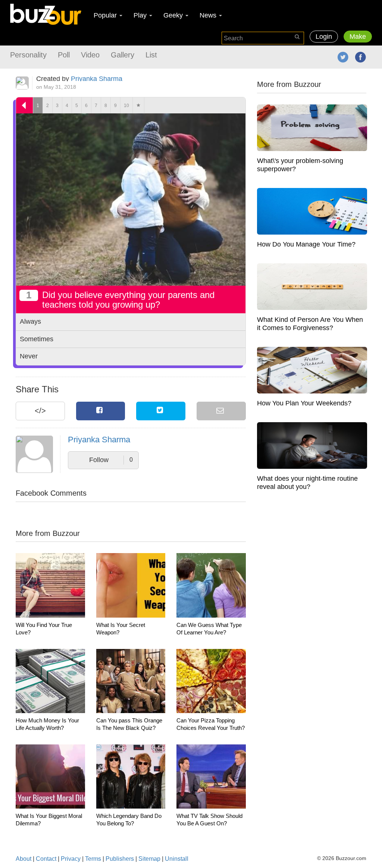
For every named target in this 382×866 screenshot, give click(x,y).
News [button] (209, 15)
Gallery (122, 55)
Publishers (120, 859)
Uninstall (176, 859)
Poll (64, 55)
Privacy (71, 859)
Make (358, 36)
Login (324, 36)
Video (90, 55)
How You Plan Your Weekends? (304, 403)
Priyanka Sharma (96, 78)
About (23, 859)
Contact (46, 859)
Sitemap (149, 859)
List (151, 55)
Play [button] (141, 15)
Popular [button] (106, 15)
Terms (93, 859)
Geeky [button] (174, 15)
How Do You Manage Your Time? (306, 244)
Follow (111, 460)
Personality (28, 55)
